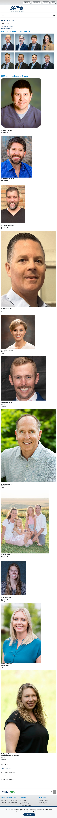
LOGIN (53, 2)
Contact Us (27, 2)
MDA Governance (6, 768)
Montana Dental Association (9, 800)
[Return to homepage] (28, 9)
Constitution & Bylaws (7, 779)
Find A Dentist (36, 2)
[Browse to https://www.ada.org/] (8, 792)
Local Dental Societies (7, 776)
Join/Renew (45, 2)
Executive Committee (7, 26)
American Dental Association (9, 802)
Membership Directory (9, 772)
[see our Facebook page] (54, 792)
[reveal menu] (3, 15)
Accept (29, 814)
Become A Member (44, 800)
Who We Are (5, 765)
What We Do (23, 800)
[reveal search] (54, 15)
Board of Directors (6, 28)
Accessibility (42, 804)
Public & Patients (24, 804)
